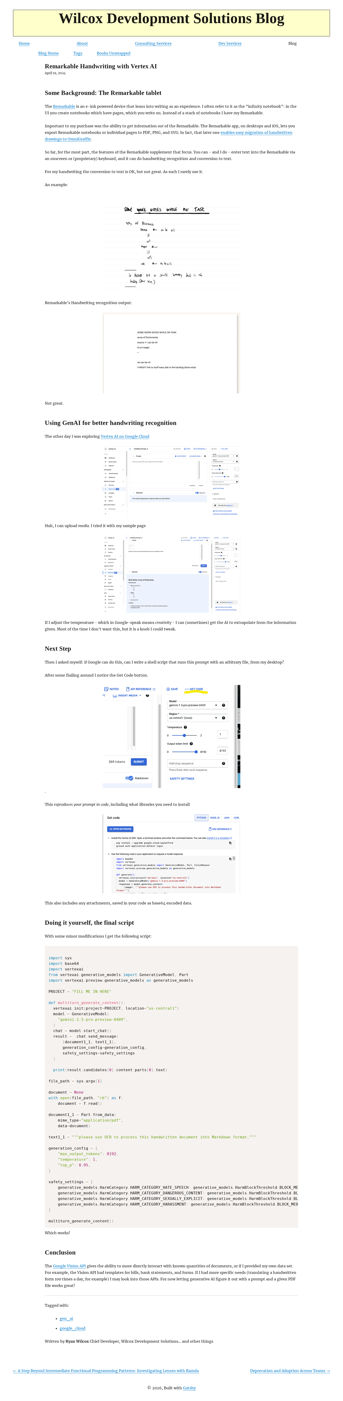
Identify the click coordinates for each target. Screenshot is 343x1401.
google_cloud (72, 1328)
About (82, 43)
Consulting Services (153, 43)
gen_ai (66, 1318)
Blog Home (48, 53)
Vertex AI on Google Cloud (125, 436)
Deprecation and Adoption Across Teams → (290, 1370)
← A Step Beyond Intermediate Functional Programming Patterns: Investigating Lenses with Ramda (106, 1370)
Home (24, 43)
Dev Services (230, 43)
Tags (78, 53)
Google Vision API (69, 1266)
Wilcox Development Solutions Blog (171, 18)
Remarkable (64, 106)
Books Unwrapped (113, 53)
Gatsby (189, 1388)
